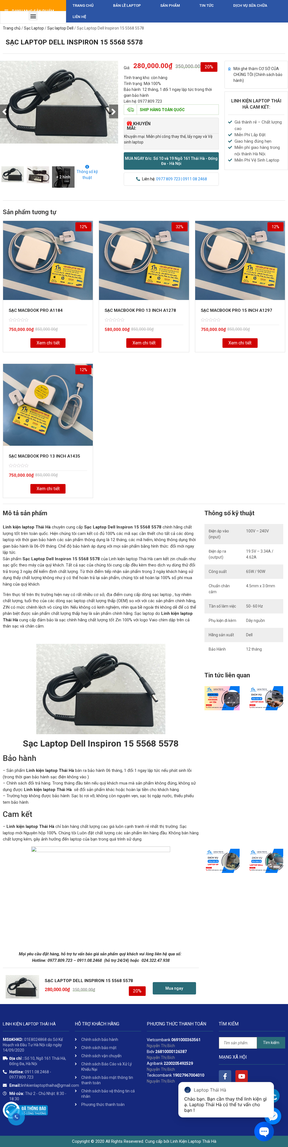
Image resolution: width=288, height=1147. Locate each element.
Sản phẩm (170, 5)
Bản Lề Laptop (127, 5)
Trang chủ (83, 5)
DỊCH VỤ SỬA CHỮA (250, 5)
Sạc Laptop (34, 28)
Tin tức (206, 5)
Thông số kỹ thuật (87, 174)
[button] (171, 161)
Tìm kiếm (271, 1042)
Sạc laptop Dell (60, 28)
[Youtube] (241, 1076)
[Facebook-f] (225, 1076)
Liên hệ (79, 17)
